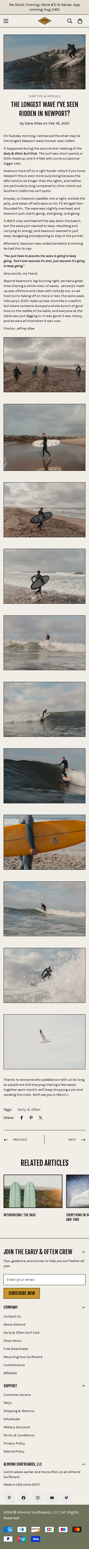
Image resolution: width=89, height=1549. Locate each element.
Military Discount (17, 1427)
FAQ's (8, 1403)
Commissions (14, 1365)
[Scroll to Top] (80, 1524)
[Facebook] (21, 1118)
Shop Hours (13, 1341)
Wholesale (12, 1419)
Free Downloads (16, 1349)
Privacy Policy (14, 1443)
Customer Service (17, 1395)
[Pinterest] (31, 1118)
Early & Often (29, 1109)
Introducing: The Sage (20, 1215)
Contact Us (12, 1316)
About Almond (14, 1325)
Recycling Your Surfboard (23, 1357)
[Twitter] (40, 1118)
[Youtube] (52, 1498)
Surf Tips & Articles (44, 96)
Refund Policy (14, 1451)
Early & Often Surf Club (22, 1333)
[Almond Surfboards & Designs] (44, 21)
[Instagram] (37, 1498)
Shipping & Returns (19, 1411)
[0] (80, 20)
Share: (9, 1117)
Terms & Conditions (19, 1435)
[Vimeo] (66, 1498)
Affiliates (10, 1373)
